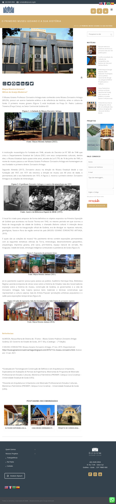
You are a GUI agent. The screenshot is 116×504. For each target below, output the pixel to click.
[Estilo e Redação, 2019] (96, 143)
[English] (6, 487)
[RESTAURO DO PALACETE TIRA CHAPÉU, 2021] (110, 130)
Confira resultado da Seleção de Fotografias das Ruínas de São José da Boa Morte (105, 61)
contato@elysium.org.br (27, 2)
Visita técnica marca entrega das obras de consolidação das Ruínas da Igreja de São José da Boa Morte (105, 108)
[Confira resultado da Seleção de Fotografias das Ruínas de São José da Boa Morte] (91, 60)
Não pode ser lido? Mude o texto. (95, 196)
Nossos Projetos (12, 453)
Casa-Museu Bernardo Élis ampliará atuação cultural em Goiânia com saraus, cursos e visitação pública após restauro (43, 428)
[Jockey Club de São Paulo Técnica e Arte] (96, 130)
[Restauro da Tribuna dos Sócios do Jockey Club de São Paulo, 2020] (110, 143)
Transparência (12, 458)
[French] (10, 487)
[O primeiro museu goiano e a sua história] (42, 51)
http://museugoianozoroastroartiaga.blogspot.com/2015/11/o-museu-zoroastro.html (38, 350)
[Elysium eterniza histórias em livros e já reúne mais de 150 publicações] (91, 50)
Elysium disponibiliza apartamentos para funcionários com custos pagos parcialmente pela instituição (16, 428)
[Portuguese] (14, 487)
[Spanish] (18, 487)
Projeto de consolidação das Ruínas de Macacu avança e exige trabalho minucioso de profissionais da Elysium (69, 428)
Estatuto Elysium (16, 476)
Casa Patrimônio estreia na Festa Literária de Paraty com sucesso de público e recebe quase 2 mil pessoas (105, 93)
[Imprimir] (81, 77)
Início (76, 26)
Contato (10, 466)
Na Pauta (10, 462)
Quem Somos (11, 449)
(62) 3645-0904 (10, 2)
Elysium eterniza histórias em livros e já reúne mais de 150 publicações (105, 50)
